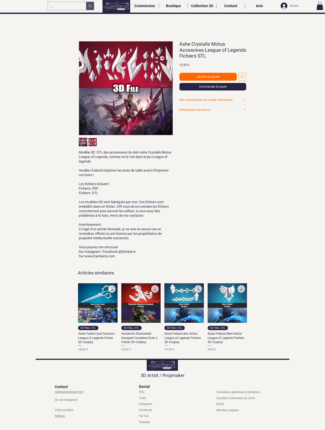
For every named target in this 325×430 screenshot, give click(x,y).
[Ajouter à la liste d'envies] (242, 77)
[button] (319, 6)
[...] (90, 6)
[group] (162, 317)
